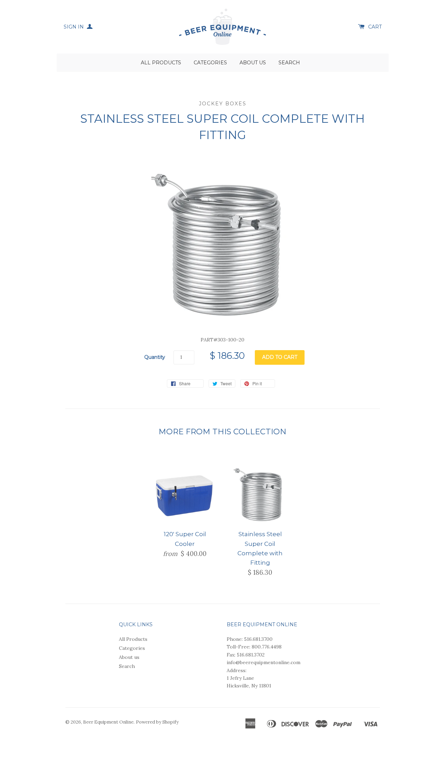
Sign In (74, 27)
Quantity (154, 357)
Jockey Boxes (222, 103)
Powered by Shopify (157, 722)
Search (289, 62)
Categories (210, 62)
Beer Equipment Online (108, 722)
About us (253, 62)
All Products (161, 62)
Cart (375, 27)
